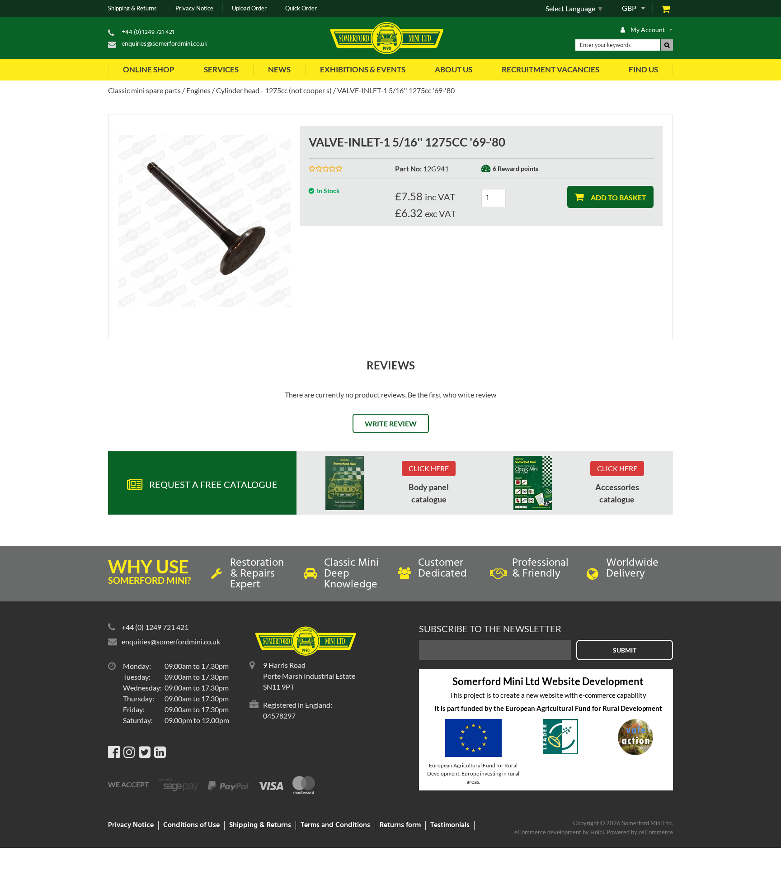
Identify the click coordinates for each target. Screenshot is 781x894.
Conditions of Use (191, 825)
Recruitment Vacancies (550, 69)
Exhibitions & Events (362, 69)
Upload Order (249, 8)
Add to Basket (617, 197)
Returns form (400, 825)
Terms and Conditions (335, 825)
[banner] (344, 483)
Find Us (643, 69)
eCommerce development (547, 832)
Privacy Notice (194, 8)
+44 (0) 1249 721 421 (148, 32)
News (279, 69)
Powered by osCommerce (640, 832)
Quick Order (301, 8)
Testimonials (450, 825)
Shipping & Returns (132, 8)
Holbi (597, 832)
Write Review (391, 423)
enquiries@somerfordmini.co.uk (164, 44)
